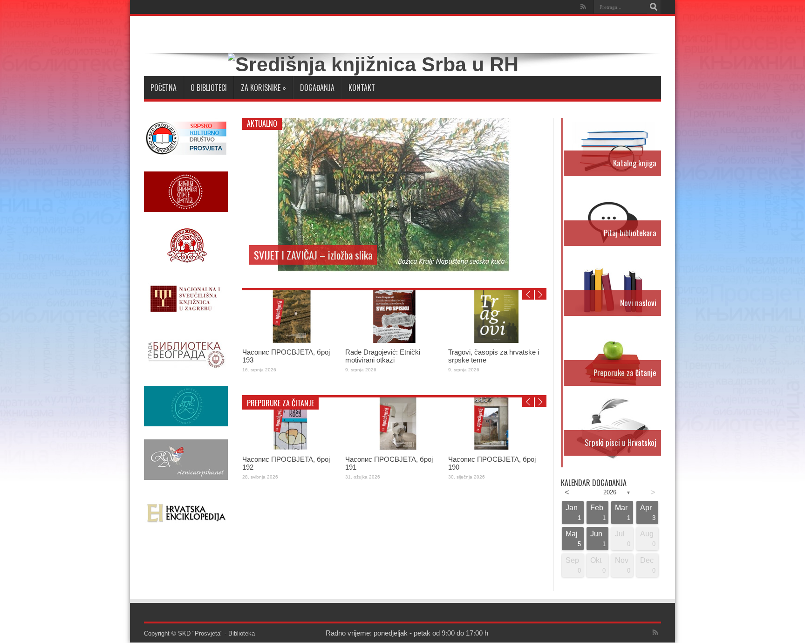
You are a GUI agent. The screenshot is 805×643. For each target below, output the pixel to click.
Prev (528, 295)
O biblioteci (209, 87)
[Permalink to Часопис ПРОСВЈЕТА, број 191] (394, 448)
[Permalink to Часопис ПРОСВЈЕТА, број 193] (291, 340)
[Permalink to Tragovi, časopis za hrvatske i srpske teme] (497, 340)
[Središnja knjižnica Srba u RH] (373, 64)
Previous (537, 127)
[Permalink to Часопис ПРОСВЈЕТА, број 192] (291, 448)
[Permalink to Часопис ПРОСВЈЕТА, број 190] (497, 448)
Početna (163, 87)
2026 (609, 492)
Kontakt (361, 87)
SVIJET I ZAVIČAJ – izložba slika (313, 254)
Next (537, 142)
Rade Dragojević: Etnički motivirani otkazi (382, 356)
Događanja (317, 87)
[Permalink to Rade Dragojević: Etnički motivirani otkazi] (394, 340)
